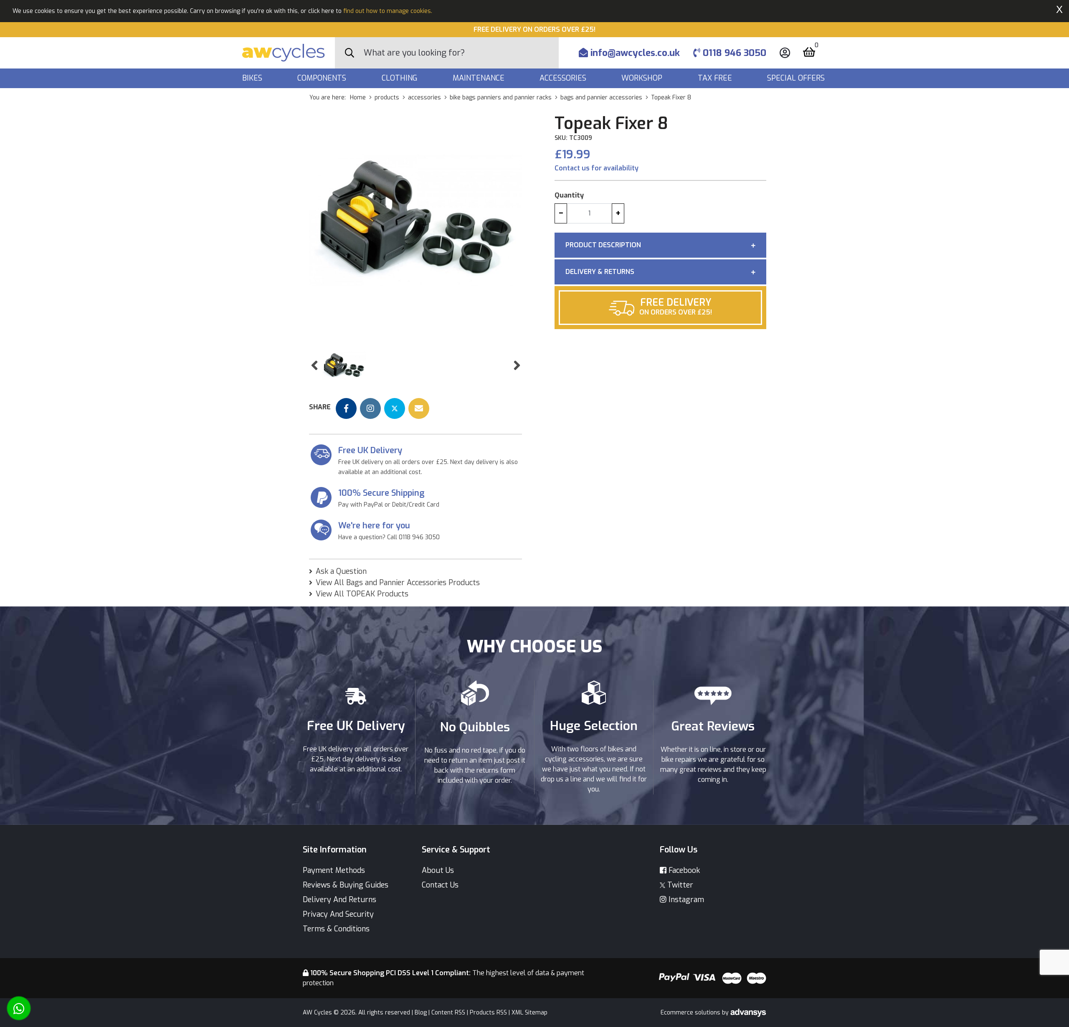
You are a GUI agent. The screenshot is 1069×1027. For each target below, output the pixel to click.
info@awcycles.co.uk (634, 53)
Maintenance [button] (480, 78)
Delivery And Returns (339, 900)
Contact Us (440, 885)
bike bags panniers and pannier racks (501, 97)
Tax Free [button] (716, 78)
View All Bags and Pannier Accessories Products (398, 583)
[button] (314, 365)
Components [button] (322, 78)
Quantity (569, 195)
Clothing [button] (401, 78)
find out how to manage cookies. (387, 11)
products (387, 97)
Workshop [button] (642, 78)
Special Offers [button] (797, 78)
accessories (424, 97)
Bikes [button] (253, 78)
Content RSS (448, 1013)
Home (358, 97)
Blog (421, 1013)
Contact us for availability (596, 168)
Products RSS (488, 1013)
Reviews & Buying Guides (345, 885)
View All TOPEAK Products (362, 594)
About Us (438, 870)
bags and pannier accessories (601, 97)
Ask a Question (341, 571)
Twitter (679, 885)
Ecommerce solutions (691, 1013)
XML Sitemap (529, 1013)
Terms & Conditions (336, 929)
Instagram (685, 900)
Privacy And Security (338, 914)
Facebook (683, 870)
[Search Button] (349, 53)
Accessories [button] (564, 78)
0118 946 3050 (733, 53)
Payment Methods (334, 870)
